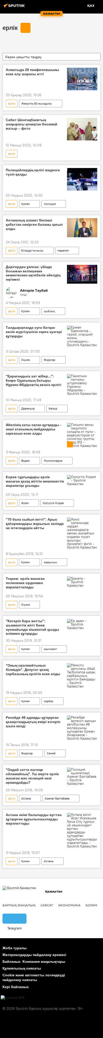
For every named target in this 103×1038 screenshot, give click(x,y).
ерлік (10, 27)
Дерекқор (28, 408)
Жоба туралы (14, 948)
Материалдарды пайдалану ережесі (34, 955)
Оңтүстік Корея (53, 503)
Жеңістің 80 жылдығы (36, 103)
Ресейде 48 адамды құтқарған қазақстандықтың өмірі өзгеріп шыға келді (33, 721)
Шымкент (50, 649)
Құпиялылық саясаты (21, 968)
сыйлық (49, 311)
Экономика (69, 905)
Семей (51, 753)
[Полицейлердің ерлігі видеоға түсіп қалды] (82, 179)
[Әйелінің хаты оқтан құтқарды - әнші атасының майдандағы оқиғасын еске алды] (82, 435)
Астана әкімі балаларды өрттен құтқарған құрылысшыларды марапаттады (34, 819)
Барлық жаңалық (19, 905)
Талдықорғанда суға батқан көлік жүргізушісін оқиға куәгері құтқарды (34, 332)
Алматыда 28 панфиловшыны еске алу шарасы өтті (32, 72)
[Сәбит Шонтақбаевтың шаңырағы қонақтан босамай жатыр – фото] (82, 129)
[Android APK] (13, 997)
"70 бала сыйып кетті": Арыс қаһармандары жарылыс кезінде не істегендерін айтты (35, 523)
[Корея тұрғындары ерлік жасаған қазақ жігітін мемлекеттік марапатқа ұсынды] (82, 480)
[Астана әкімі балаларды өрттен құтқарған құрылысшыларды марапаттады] (82, 830)
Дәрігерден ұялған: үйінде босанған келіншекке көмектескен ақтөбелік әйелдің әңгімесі (33, 273)
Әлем (25, 503)
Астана (26, 798)
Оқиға (25, 360)
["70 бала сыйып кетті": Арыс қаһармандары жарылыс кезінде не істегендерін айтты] (82, 533)
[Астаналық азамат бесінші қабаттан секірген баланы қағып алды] (82, 227)
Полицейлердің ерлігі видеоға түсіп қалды (33, 172)
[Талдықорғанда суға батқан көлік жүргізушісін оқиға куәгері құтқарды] (82, 336)
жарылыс (50, 562)
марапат (63, 250)
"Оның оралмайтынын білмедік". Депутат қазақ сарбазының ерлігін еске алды (33, 669)
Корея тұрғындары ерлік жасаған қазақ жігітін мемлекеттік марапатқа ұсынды (35, 481)
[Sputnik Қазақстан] (15, 7)
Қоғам (25, 204)
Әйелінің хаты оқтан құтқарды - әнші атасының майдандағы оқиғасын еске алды (33, 429)
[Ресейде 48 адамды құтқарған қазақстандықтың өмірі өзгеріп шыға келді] (82, 727)
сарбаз (48, 701)
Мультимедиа (53, 460)
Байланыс (11, 962)
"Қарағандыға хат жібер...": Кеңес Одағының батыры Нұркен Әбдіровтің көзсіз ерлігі (33, 380)
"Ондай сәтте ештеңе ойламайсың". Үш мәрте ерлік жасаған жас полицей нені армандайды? (32, 776)
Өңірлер (49, 360)
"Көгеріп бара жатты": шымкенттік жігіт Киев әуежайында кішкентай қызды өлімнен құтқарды (32, 627)
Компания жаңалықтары (43, 962)
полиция (50, 204)
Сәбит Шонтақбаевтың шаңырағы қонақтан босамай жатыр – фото (31, 124)
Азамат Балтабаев (57, 798)
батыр (53, 408)
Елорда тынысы (32, 250)
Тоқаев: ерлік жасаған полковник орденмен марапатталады (25, 583)
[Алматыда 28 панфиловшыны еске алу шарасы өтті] (82, 79)
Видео (25, 460)
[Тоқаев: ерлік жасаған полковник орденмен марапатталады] (82, 582)
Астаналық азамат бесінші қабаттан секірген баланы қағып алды (34, 224)
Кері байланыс (15, 987)
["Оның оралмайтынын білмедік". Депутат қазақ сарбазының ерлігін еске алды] (82, 675)
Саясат (46, 905)
